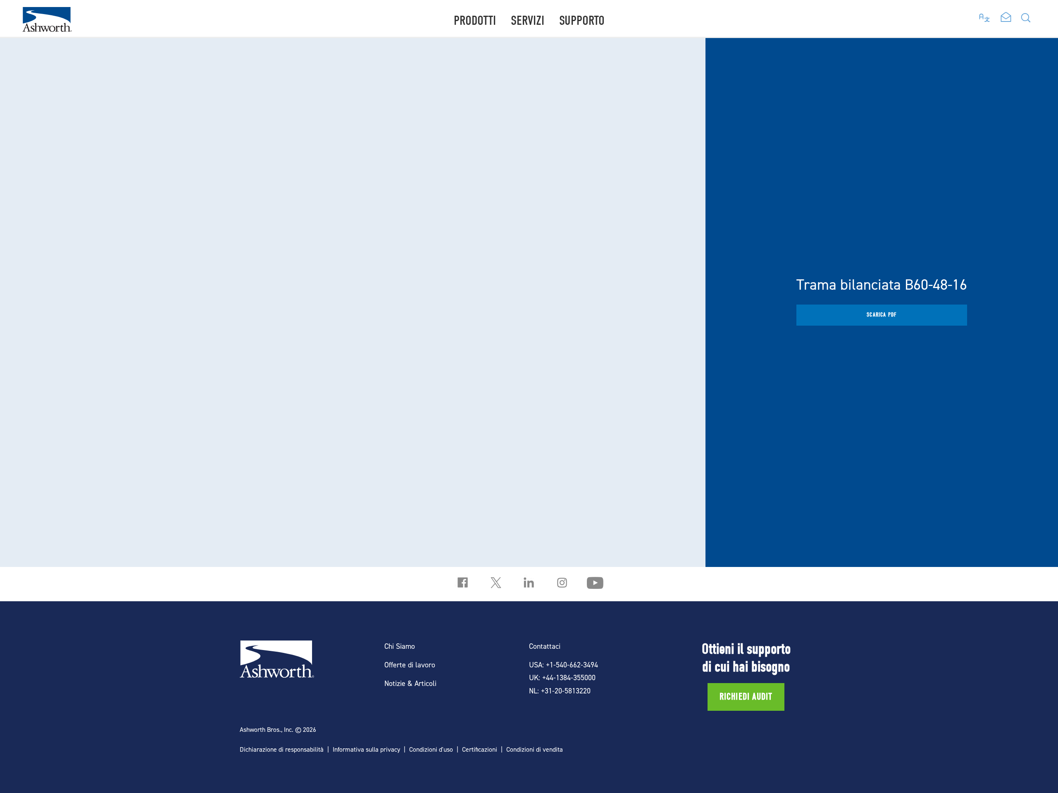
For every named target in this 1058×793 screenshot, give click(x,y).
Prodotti (475, 20)
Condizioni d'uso (431, 749)
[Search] (1026, 20)
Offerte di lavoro (409, 664)
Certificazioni (479, 749)
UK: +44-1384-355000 (562, 677)
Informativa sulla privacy (366, 749)
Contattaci (544, 646)
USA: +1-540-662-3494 (563, 664)
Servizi (527, 20)
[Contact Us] (1006, 18)
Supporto (582, 20)
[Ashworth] (47, 29)
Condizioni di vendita (534, 749)
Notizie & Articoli (410, 683)
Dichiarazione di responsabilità (282, 749)
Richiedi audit (746, 696)
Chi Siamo (399, 646)
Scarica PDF (881, 314)
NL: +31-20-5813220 (560, 690)
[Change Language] (984, 16)
